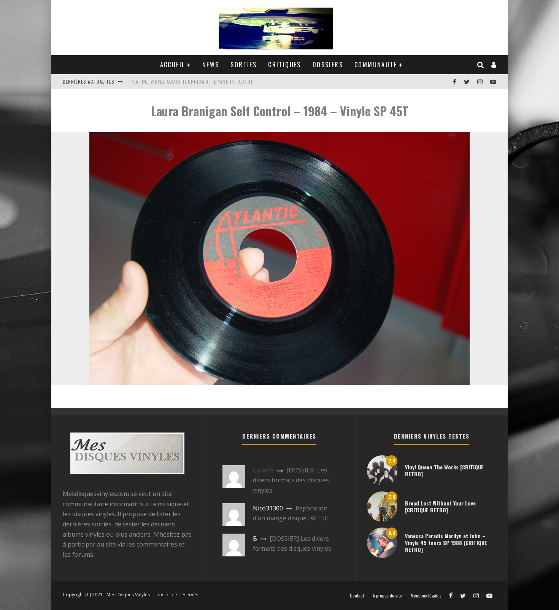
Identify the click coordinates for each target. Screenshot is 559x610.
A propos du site (387, 595)
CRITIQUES (284, 64)
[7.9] (382, 483)
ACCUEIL (172, 64)
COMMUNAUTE (375, 64)
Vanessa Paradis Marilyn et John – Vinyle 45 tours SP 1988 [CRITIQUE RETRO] (446, 542)
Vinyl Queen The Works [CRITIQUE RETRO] (444, 470)
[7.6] (382, 519)
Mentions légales (426, 595)
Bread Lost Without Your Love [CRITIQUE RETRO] (440, 506)
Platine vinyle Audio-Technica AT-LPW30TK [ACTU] (191, 81)
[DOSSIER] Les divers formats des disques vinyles (291, 480)
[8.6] (382, 555)
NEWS (210, 64)
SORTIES (243, 64)
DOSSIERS (328, 64)
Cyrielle (263, 470)
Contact (357, 595)
